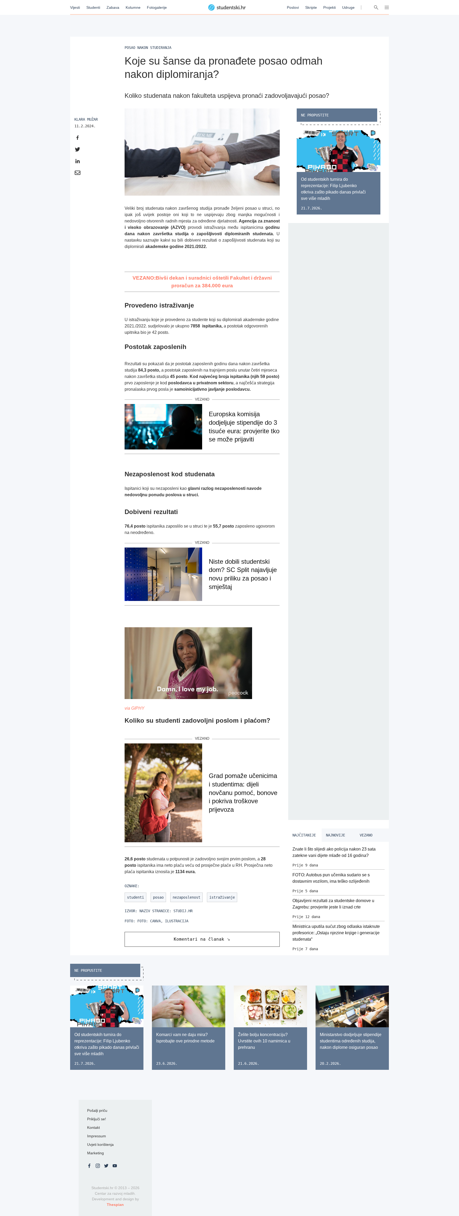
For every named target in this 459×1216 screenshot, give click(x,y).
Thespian (115, 1204)
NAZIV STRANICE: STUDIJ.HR (166, 911)
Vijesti (75, 7)
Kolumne (133, 7)
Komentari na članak (199, 939)
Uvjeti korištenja (100, 1144)
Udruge (348, 7)
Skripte (311, 7)
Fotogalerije (157, 7)
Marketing (95, 1153)
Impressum (96, 1136)
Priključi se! (96, 1119)
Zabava (113, 7)
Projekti (329, 7)
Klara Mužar (86, 119)
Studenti (93, 7)
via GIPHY (134, 708)
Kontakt (93, 1127)
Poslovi (293, 7)
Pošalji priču (97, 1110)
